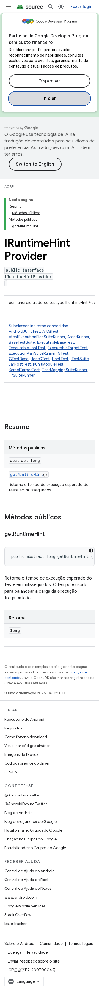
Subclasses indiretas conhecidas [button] (49, 350)
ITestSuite (80, 358)
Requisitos (13, 728)
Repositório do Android (24, 719)
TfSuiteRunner (22, 375)
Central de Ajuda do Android (29, 870)
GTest (63, 353)
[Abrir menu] (8, 6)
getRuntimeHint (26, 474)
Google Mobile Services (24, 906)
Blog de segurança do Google (30, 821)
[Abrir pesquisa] (50, 6)
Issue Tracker (15, 923)
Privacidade (37, 952)
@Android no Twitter (22, 795)
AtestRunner (78, 336)
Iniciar (49, 98)
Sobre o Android (19, 943)
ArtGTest (50, 331)
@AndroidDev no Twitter (25, 803)
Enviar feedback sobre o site (34, 961)
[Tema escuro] (91, 550)
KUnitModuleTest (48, 364)
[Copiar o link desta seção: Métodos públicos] (66, 517)
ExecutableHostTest (27, 347)
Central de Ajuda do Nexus (27, 888)
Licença (14, 952)
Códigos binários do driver (27, 763)
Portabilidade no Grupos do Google (35, 847)
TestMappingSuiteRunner (64, 369)
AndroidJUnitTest (24, 331)
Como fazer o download (25, 736)
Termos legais (80, 943)
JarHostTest (20, 364)
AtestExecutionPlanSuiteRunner (37, 336)
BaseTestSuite (22, 342)
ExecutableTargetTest (68, 347)
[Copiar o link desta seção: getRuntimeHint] (50, 534)
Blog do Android (18, 812)
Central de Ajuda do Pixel (26, 879)
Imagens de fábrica (21, 754)
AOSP (9, 186)
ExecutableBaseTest (55, 342)
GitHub (10, 772)
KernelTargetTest (24, 369)
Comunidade (51, 943)
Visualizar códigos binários (27, 745)
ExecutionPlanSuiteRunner (32, 353)
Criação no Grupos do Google (30, 839)
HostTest (60, 358)
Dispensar (49, 81)
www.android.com (20, 897)
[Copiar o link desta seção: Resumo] (35, 427)
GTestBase (18, 358)
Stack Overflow (17, 914)
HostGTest (40, 358)
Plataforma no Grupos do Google (33, 830)
